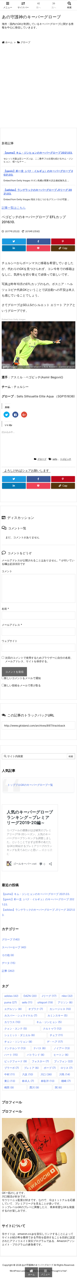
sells (55, 459)
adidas (11, 995)
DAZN (30, 995)
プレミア (31, 1067)
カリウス (12, 1022)
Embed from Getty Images (14, 319)
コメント (7, 571)
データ (8, 962)
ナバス (39, 1048)
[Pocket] (38, 248)
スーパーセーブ (14, 947)
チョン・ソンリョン (18, 1041)
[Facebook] (38, 241)
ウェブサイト (9, 640)
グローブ (25, 42)
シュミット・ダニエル (19, 1035)
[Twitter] (14, 241)
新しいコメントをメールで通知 (22, 678)
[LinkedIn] (14, 248)
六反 (27, 1074)
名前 (5, 608)
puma (10, 1002)
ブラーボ (11, 1067)
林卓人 (28, 1080)
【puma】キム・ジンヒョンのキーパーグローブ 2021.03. (38, 152)
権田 (9, 1087)
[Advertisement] (38, 87)
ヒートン (61, 1054)
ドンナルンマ (15, 1048)
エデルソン (13, 1008)
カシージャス (60, 1008)
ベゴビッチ (65, 459)
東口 (9, 1080)
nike (67, 995)
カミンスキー (57, 1015)
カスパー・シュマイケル (20, 1015)
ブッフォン (63, 1061)
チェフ (56, 1035)
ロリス (67, 1067)
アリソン (65, 1002)
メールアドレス (12, 624)
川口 (46, 1074)
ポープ (50, 1067)
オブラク (35, 1008)
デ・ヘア (55, 1041)
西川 (34, 1087)
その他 (8, 955)
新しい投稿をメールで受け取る (22, 685)
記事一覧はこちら (14, 208)
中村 (9, 1074)
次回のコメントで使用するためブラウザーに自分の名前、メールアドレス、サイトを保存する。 (39, 659)
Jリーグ (49, 995)
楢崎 (66, 1080)
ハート (11, 1054)
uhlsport (45, 1002)
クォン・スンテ (15, 1028)
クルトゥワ (52, 1028)
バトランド (35, 1054)
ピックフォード (15, 1061)
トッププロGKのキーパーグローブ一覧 (30, 784)
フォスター (40, 1061)
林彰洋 (47, 1080)
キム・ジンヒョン (49, 1022)
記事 (8, 970)
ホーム (9, 42)
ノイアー (62, 1048)
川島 (64, 1074)
